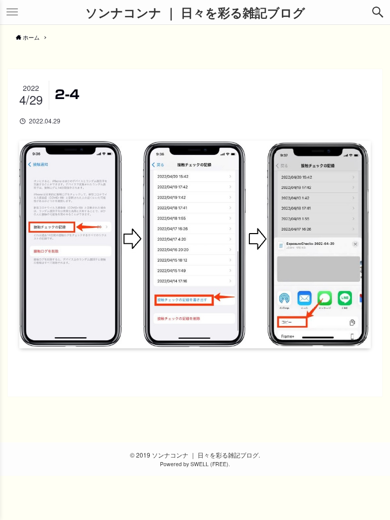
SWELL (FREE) (209, 464)
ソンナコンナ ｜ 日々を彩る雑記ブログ (195, 12)
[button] (378, 12)
